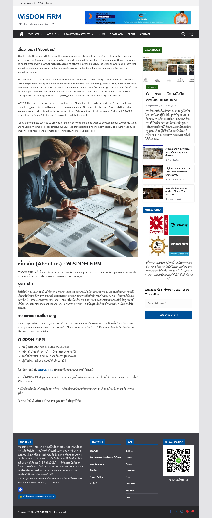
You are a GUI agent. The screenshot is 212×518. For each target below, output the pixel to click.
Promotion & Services (77, 34)
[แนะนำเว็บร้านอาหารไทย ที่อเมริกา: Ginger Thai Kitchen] (153, 193)
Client (131, 34)
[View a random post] (190, 34)
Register (130, 490)
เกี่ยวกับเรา (94, 470)
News (102, 34)
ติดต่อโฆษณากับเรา (98, 464)
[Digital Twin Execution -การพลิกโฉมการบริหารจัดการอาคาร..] (153, 174)
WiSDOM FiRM (39, 17)
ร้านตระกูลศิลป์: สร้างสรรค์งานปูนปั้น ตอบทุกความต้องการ (177, 152)
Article (51, 34)
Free (128, 496)
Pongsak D (172, 105)
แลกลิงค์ (93, 483)
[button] (40, 34)
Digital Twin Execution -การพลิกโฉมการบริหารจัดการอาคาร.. (177, 172)
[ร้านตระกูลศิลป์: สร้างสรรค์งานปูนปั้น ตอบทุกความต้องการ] (153, 154)
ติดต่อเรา (94, 451)
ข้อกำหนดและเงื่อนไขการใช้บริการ (105, 457)
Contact (145, 34)
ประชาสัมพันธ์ (151, 87)
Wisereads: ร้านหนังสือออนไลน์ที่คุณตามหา (165, 96)
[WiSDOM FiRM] (21, 34)
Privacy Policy (96, 477)
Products (33, 34)
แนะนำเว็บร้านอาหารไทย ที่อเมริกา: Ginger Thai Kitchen (177, 191)
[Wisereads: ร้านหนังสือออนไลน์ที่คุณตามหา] (168, 68)
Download (116, 34)
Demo (129, 464)
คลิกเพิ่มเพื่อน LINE (179, 480)
